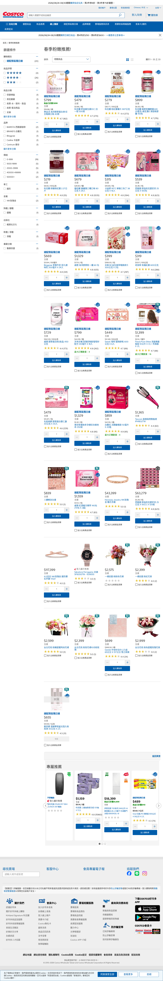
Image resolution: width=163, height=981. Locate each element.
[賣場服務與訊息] (109, 24)
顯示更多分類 (10, 116)
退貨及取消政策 (122, 954)
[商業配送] (13, 29)
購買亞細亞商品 (68, 35)
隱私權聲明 (54, 954)
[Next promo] (158, 805)
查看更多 (128, 974)
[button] (122, 15)
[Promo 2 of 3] (102, 844)
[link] (56, 93)
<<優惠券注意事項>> (115, 35)
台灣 (157, 8)
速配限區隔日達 (71, 24)
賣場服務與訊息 (102, 24)
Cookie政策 (67, 954)
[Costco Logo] (13, 15)
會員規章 (108, 954)
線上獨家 (54, 24)
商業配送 (9, 29)
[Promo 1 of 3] (99, 844)
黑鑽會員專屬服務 (123, 24)
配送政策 (135, 954)
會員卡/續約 (140, 24)
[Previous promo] (45, 805)
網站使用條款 (40, 954)
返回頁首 (156, 756)
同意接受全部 (107, 974)
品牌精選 (86, 24)
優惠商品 (27, 24)
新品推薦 (40, 24)
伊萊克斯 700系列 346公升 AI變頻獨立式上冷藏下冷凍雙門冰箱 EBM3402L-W (116, 811)
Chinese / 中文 (140, 7)
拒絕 (149, 974)
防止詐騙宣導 (116, 888)
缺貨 (56, 739)
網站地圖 (27, 954)
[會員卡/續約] (146, 24)
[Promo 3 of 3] (105, 844)
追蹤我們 (133, 869)
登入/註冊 (137, 14)
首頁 (4, 43)
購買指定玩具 (76, 3)
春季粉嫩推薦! (14, 43)
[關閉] (160, 35)
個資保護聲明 (95, 954)
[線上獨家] (58, 24)
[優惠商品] (31, 24)
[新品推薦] (45, 24)
